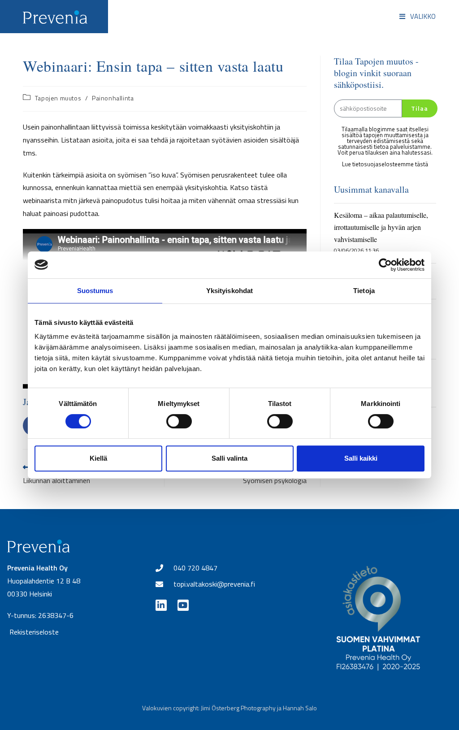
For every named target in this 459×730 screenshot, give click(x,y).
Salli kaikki (360, 458)
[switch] (179, 421)
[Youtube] (183, 605)
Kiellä (98, 458)
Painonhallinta (113, 98)
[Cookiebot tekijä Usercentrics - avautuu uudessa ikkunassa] (385, 265)
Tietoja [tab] (364, 290)
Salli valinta (229, 458)
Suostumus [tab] (95, 290)
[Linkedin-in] (161, 605)
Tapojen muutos (58, 98)
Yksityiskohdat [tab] (229, 290)
